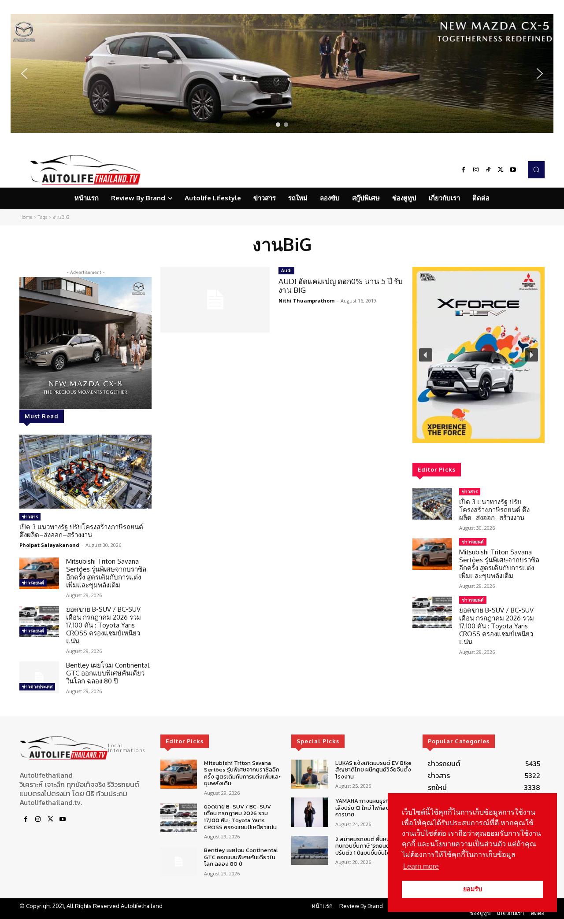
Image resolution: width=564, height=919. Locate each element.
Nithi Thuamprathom (306, 300)
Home (25, 217)
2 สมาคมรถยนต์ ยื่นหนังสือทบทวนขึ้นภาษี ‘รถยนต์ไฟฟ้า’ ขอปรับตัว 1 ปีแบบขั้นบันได (373, 846)
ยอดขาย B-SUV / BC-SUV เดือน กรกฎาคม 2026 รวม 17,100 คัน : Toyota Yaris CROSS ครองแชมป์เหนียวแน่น (103, 625)
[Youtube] (513, 170)
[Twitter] (500, 170)
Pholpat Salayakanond (49, 545)
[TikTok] (488, 170)
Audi (286, 270)
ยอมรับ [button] (472, 889)
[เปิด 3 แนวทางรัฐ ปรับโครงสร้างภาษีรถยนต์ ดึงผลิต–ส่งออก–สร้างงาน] (85, 472)
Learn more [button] (421, 866)
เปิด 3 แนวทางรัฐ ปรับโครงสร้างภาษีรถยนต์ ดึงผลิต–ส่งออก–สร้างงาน (81, 531)
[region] (282, 73)
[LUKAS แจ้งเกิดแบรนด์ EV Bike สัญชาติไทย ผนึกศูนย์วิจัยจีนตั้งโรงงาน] (309, 774)
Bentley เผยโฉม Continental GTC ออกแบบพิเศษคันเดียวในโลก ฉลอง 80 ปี (107, 673)
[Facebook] (463, 170)
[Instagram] (476, 170)
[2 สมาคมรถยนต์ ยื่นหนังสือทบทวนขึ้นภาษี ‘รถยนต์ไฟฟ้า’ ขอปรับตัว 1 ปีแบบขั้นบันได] (309, 850)
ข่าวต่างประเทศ (37, 686)
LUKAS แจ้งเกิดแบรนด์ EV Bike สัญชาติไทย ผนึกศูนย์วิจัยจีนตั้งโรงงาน (373, 770)
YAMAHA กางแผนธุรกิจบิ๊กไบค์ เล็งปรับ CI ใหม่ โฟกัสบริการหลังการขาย (373, 808)
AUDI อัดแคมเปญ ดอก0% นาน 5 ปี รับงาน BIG (340, 286)
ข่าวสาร (30, 516)
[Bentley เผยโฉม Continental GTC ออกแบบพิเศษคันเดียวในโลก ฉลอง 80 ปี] (39, 677)
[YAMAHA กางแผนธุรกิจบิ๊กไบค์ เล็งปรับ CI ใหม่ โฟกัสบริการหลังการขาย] (309, 812)
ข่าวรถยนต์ (33, 582)
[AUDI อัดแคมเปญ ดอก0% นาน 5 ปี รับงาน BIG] (215, 299)
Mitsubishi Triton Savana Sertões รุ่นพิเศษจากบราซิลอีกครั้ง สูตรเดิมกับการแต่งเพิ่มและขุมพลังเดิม (106, 573)
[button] (282, 73)
